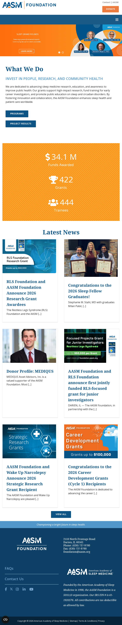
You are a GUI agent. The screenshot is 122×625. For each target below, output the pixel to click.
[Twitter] (11, 589)
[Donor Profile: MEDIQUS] (29, 346)
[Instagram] (17, 589)
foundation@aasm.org (76, 551)
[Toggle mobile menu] (61, 19)
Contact (106, 2)
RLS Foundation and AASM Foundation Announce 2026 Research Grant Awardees (26, 293)
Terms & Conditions (88, 621)
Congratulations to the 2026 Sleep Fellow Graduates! (90, 291)
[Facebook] (6, 589)
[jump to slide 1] (59, 52)
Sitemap (73, 621)
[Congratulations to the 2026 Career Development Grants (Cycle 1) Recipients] (91, 441)
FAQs (9, 568)
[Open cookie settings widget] (5, 619)
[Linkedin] (24, 589)
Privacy (101, 621)
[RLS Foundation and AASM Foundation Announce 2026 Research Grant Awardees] (29, 256)
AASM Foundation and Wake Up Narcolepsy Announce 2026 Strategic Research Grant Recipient (28, 478)
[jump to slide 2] (63, 52)
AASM (115, 2)
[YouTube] (31, 589)
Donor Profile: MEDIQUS (30, 371)
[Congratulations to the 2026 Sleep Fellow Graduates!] (91, 258)
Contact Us (14, 578)
